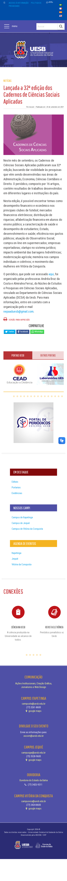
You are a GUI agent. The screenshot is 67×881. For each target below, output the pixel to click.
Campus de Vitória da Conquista (27, 528)
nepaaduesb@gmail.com (18, 311)
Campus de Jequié (21, 523)
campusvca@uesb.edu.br (33, 801)
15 (62, 396)
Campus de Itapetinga (22, 517)
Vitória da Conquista (21, 564)
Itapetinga (16, 553)
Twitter (11, 331)
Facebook (23, 331)
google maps (34, 711)
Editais (15, 481)
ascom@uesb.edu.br (34, 735)
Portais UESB (18, 355)
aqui (51, 274)
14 (58, 396)
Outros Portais (48, 355)
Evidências (17, 493)
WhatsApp (38, 331)
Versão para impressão (19, 320)
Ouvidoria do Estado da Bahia (33, 780)
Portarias (16, 487)
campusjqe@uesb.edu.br (33, 752)
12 (52, 396)
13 (55, 396)
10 (45, 396)
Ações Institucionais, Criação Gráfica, (33, 683)
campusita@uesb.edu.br (33, 703)
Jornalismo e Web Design (33, 687)
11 (48, 396)
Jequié (15, 558)
